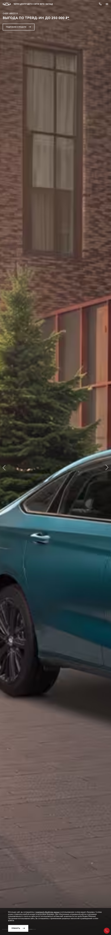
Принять (16, 928)
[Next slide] (107, 467)
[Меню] (107, 4)
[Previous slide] (4, 467)
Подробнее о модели (16, 27)
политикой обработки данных (47, 912)
